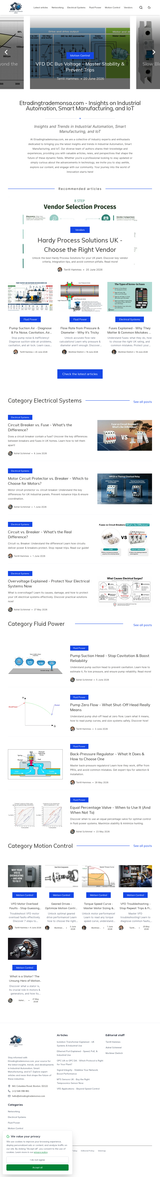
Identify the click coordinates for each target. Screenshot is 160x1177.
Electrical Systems (76, 7)
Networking (58, 7)
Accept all (37, 1167)
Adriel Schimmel (114, 1047)
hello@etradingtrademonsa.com (28, 1096)
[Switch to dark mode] (149, 7)
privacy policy (40, 1152)
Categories (15, 1104)
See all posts (142, 402)
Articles (62, 1035)
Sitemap (102, 1151)
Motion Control (112, 7)
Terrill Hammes (113, 1041)
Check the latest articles (80, 374)
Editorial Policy (87, 1151)
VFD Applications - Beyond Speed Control (78, 1088)
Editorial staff (115, 1035)
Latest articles (41, 7)
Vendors (128, 7)
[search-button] (141, 7)
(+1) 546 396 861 (20, 1091)
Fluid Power (95, 7)
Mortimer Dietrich (114, 1053)
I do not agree (37, 1159)
